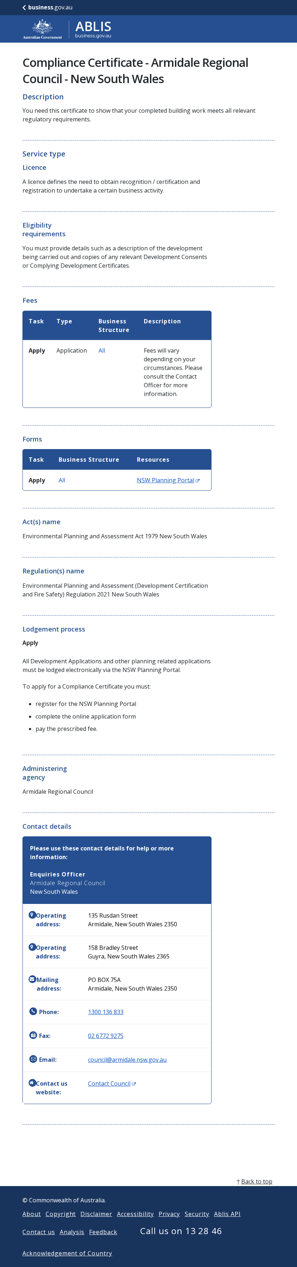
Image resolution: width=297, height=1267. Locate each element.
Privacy (169, 1214)
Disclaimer (96, 1214)
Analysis (72, 1232)
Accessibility (135, 1214)
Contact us (38, 1232)
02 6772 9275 (106, 1036)
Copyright (61, 1214)
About (31, 1214)
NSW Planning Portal (168, 480)
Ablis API (227, 1214)
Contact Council (112, 1083)
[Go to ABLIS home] (67, 29)
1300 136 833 (106, 1012)
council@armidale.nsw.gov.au (127, 1060)
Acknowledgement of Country (67, 1253)
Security (197, 1214)
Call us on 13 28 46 (181, 1231)
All (102, 350)
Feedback (103, 1232)
